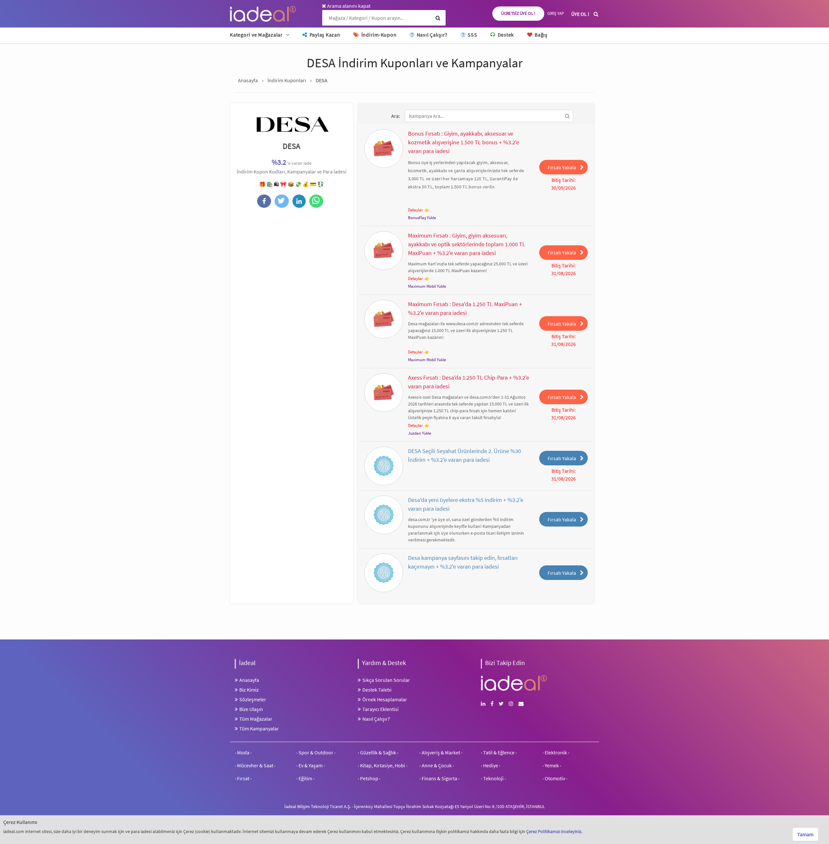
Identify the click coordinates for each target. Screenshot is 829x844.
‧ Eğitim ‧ (305, 778)
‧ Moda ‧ (243, 752)
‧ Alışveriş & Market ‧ (440, 752)
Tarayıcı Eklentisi (380, 709)
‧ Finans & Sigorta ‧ (439, 778)
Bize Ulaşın (251, 709)
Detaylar (415, 210)
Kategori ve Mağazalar (256, 34)
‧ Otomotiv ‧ (554, 778)
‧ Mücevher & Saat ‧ (255, 765)
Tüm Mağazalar (255, 719)
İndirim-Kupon (378, 34)
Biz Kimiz (249, 689)
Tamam (805, 834)
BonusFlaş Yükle (422, 217)
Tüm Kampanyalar (259, 728)
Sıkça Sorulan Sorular (386, 680)
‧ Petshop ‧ (369, 778)
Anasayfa (249, 680)
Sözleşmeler (252, 699)
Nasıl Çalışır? (431, 34)
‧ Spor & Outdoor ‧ (315, 752)
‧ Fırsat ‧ (243, 778)
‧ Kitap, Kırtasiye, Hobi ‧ (382, 765)
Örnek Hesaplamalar (384, 699)
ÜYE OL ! (580, 14)
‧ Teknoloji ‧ (493, 778)
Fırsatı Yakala (562, 167)
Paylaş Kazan (324, 34)
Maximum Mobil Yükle (427, 286)
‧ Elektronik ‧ (555, 752)
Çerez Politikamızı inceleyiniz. (554, 831)
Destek (505, 34)
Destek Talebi (377, 689)
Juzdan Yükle (419, 433)
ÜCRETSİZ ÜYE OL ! (518, 14)
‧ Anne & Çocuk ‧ (436, 765)
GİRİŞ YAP (555, 13)
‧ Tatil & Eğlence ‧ (499, 752)
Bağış (540, 34)
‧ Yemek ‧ (551, 765)
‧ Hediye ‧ (490, 765)
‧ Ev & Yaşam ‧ (310, 765)
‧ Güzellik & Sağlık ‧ (378, 752)
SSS (471, 34)
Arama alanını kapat (348, 6)
